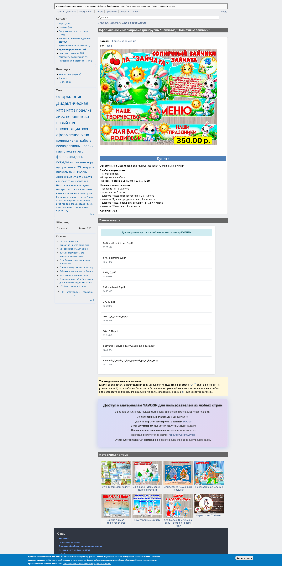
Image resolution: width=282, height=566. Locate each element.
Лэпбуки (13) (65, 27)
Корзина (63, 78)
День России (78, 172)
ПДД (67, 210)
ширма (68, 176)
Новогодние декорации (209, 487)
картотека (64, 151)
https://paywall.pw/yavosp (182, 435)
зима (60, 116)
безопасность (65, 185)
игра (71, 110)
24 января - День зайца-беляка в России (147, 488)
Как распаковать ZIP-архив (73, 248)
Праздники (111, 11)
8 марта (87, 176)
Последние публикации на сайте (74, 550)
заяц (109, 45)
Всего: (82, 228)
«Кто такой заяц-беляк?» (116, 487)
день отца (61, 207)
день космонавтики (77, 207)
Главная (60, 11)
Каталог (115, 22)
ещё (92, 300)
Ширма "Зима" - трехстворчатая (116, 521)
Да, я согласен (244, 558)
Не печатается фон (69, 241)
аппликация (78, 162)
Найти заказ (65, 82)
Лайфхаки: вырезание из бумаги (76, 271)
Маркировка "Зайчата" (209, 515)
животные (86, 189)
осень (86, 128)
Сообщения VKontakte (69, 542)
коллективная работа (74, 140)
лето (59, 176)
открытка (72, 200)
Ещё (92, 214)
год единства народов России (77, 204)
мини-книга (72, 193)
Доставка (71, 11)
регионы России (80, 146)
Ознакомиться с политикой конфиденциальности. (87, 563)
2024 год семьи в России (72, 286)
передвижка (77, 116)
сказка (83, 193)
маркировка (70, 197)
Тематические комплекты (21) (74, 45)
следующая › (73, 292)
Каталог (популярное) (70, 74)
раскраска (72, 189)
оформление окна (72, 135)
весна (61, 146)
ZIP (184, 391)
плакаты (62, 172)
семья (60, 193)
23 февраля (85, 167)
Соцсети (124, 11)
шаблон (60, 210)
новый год (65, 122)
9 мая (90, 197)
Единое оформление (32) (72, 49)
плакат (78, 185)
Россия (60, 197)
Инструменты (86, 11)
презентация (68, 128)
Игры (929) (64, 23)
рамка (90, 193)
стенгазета (63, 181)
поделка (84, 110)
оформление (69, 96)
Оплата (99, 11)
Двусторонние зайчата (147, 520)
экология (61, 200)
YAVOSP (187, 421)
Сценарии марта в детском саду (76, 267)
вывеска (82, 197)
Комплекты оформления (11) (73, 57)
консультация (79, 181)
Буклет (77, 176)
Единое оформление (134, 22)
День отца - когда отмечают (74, 245)
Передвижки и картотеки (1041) (75, 60)
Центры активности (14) (71, 53)
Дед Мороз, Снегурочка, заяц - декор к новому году (178, 523)
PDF (191, 384)
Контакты (136, 11)
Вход (223, 11)
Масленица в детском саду (73, 275)
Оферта (62, 553)
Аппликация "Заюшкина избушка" (178, 488)
